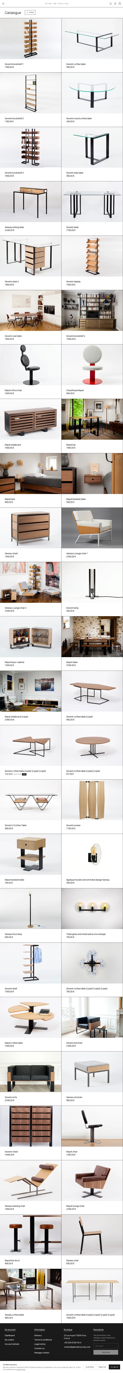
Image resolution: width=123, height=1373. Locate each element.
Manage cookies (41, 1352)
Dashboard (10, 1335)
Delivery (38, 1335)
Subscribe (106, 1352)
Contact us (39, 1348)
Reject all (102, 1367)
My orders (9, 1339)
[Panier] (119, 3)
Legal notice (40, 1344)
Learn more (21, 1369)
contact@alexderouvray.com (77, 1347)
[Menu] (3, 3)
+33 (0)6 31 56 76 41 (72, 1342)
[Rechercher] (110, 3)
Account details (12, 1344)
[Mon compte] (115, 3)
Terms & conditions (43, 1339)
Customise (90, 1367)
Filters (31, 12)
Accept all (114, 1367)
